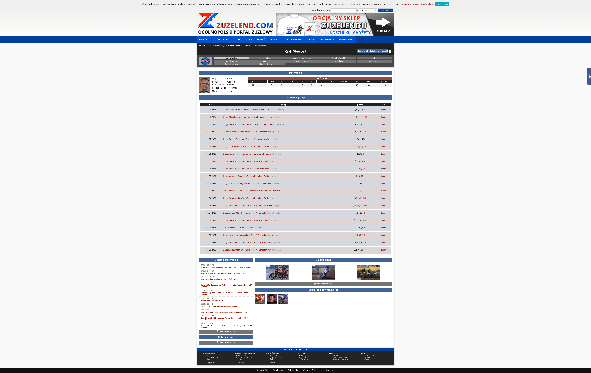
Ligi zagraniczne (293, 39)
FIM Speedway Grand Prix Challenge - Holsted (242, 228)
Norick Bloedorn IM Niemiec (212, 301)
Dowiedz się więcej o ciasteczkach (417, 4)
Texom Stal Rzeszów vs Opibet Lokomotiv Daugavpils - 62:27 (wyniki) (226, 286)
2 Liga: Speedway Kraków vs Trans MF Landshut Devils (246, 198)
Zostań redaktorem (340, 357)
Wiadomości (278, 370)
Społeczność (331, 370)
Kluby (209, 359)
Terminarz (305, 359)
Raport (383, 110)
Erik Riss (374, 58)
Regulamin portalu (340, 359)
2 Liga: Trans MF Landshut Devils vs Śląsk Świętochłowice (247, 206)
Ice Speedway (345, 39)
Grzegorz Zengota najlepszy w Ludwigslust (219, 306)
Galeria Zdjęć (293, 370)
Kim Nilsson (267, 58)
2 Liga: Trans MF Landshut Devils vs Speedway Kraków (246, 139)
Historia (310, 39)
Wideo (305, 370)
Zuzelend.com (205, 45)
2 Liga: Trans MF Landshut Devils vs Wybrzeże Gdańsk (246, 161)
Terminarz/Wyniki (214, 357)
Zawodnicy (219, 45)
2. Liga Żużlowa (320, 78)
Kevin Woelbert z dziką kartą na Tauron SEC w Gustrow (223, 273)
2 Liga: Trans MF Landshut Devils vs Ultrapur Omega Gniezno (249, 124)
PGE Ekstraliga (221, 39)
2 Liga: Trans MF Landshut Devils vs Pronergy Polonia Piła (247, 242)
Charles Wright (338, 58)
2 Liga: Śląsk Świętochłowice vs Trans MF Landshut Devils (247, 117)
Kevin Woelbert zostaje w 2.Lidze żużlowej (218, 279)
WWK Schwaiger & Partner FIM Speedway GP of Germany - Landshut (251, 191)
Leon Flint (267, 61)
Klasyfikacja (305, 357)
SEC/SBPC (275, 39)
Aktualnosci (306, 355)
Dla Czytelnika (327, 39)
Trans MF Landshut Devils (239, 45)
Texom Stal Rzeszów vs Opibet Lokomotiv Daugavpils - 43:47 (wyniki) (226, 327)
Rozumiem (442, 4)
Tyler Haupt (338, 61)
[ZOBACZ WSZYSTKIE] (226, 331)
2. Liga (248, 39)
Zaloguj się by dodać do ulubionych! (373, 51)
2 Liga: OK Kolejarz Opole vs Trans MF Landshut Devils (246, 147)
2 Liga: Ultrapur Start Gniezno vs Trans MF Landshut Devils (248, 213)
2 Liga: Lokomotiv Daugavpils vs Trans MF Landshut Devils (248, 132)
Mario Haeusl (374, 61)
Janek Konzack (231, 64)
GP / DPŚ (261, 39)
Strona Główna (263, 370)
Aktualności (204, 39)
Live (365, 361)
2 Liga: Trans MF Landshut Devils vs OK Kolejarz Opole (246, 169)
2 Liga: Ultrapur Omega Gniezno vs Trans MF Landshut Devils (249, 110)
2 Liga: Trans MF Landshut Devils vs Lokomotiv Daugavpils (248, 154)
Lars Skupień (231, 61)
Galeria (367, 357)
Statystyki (210, 363)
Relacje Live (317, 370)
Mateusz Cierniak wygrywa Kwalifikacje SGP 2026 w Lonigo (225, 267)
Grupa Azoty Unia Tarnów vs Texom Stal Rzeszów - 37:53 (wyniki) (224, 294)
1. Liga (236, 39)
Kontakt (336, 355)
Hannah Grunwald (267, 64)
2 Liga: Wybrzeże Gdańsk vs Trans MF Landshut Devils (246, 176)
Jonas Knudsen (303, 61)
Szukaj (386, 10)
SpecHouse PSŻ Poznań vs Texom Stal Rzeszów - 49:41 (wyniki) (224, 319)
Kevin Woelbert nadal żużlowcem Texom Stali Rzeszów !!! (225, 312)
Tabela (209, 361)
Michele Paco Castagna (303, 58)
